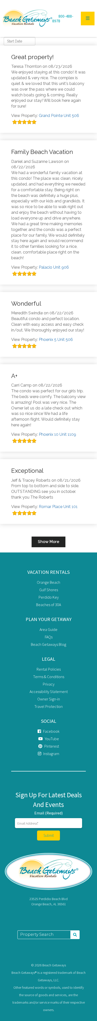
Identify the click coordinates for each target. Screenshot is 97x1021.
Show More (48, 541)
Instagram (51, 753)
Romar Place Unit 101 (58, 506)
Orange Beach (48, 582)
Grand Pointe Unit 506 (59, 115)
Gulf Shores (48, 589)
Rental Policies (49, 669)
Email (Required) (48, 812)
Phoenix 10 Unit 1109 (57, 434)
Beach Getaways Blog (48, 644)
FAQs (48, 636)
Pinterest (51, 746)
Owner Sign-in (48, 698)
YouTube (51, 738)
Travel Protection (48, 706)
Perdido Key (49, 597)
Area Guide (48, 629)
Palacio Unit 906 (54, 267)
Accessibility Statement (49, 691)
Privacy (48, 684)
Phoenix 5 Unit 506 (56, 339)
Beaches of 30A (48, 604)
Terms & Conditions (48, 676)
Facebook (50, 731)
